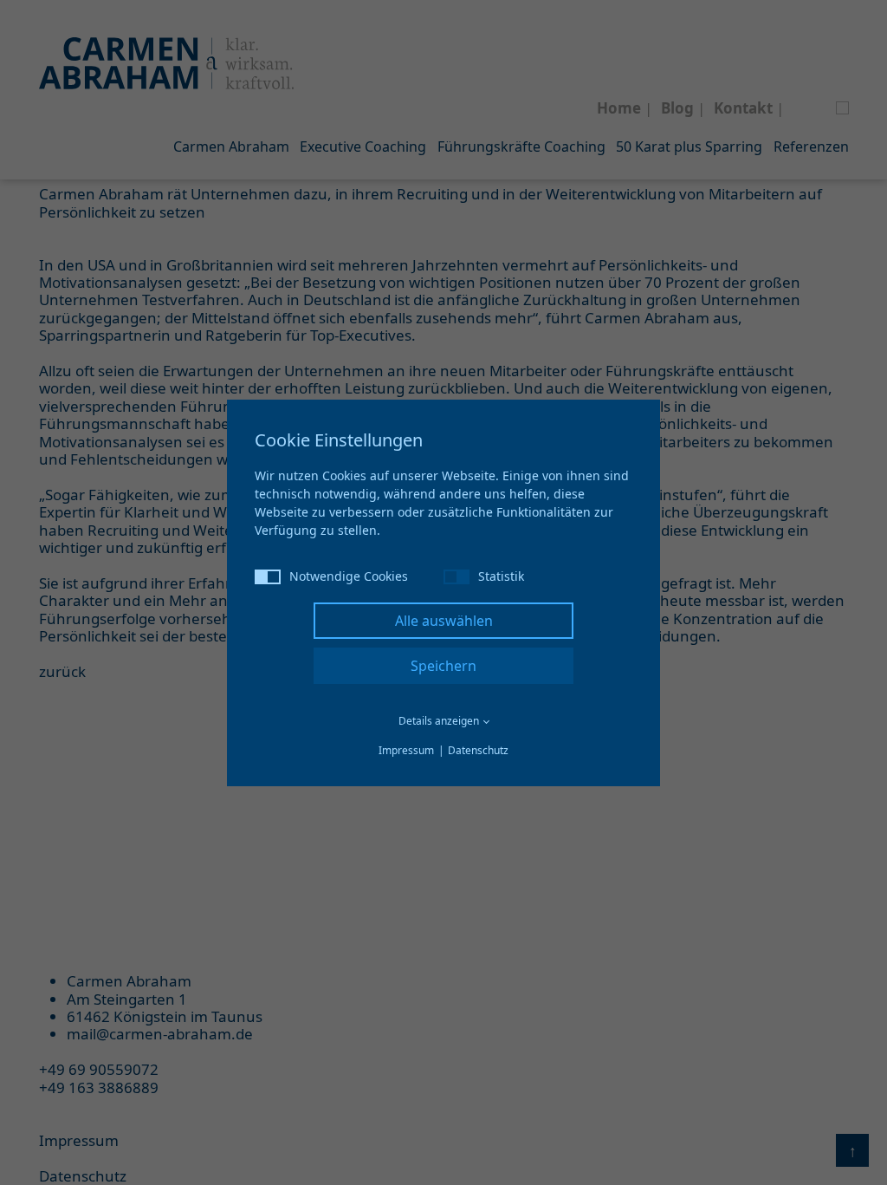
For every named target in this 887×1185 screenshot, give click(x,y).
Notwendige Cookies (348, 576)
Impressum (406, 750)
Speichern (443, 665)
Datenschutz (478, 750)
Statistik (501, 576)
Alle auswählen (444, 620)
